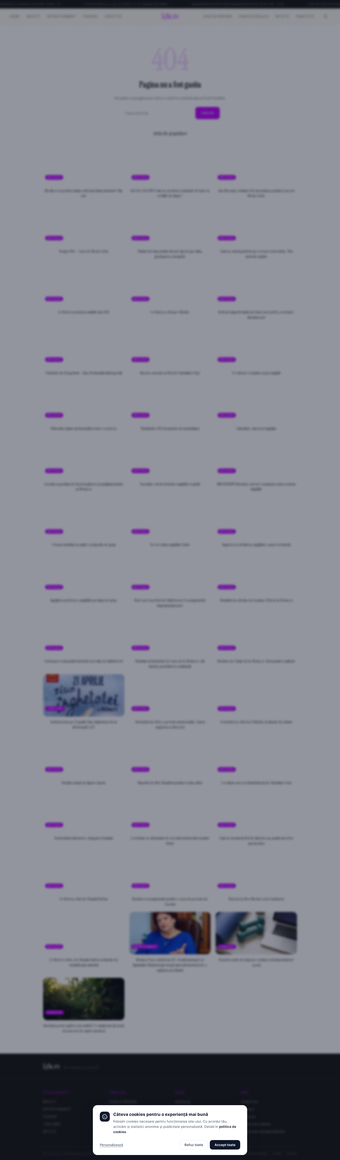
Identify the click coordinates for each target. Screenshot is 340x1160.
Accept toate (225, 1145)
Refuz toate (193, 1145)
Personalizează (111, 1145)
